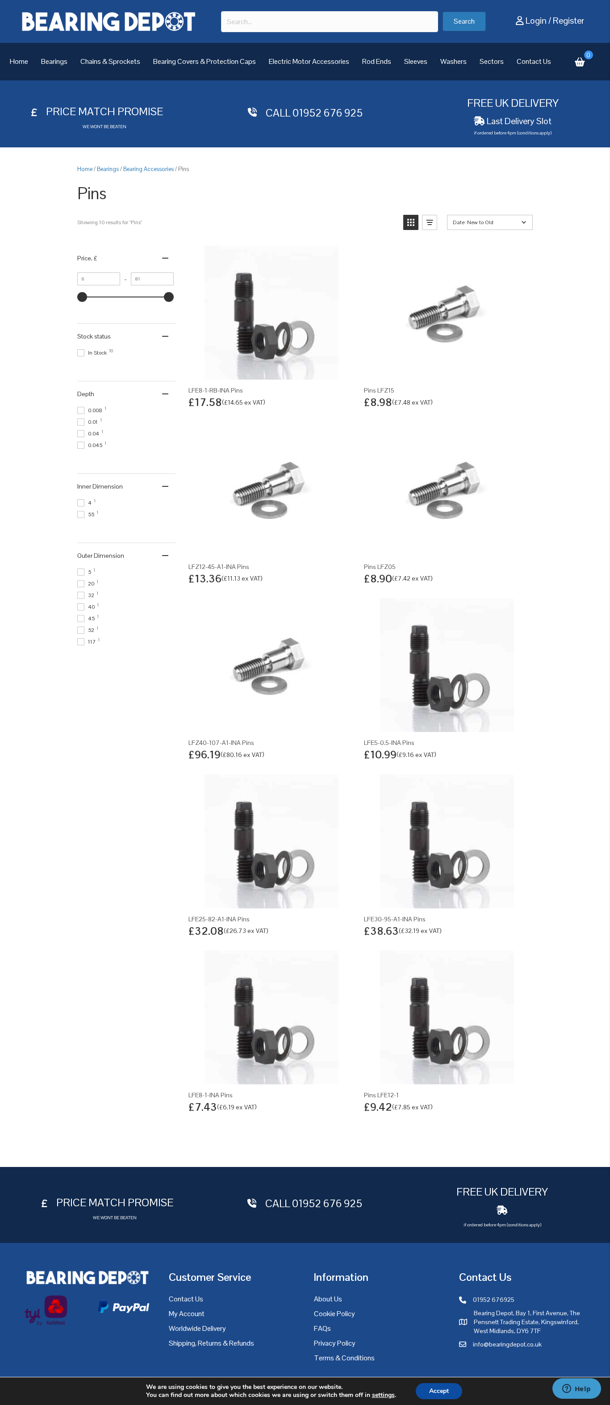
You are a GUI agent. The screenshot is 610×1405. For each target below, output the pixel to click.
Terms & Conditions (344, 1358)
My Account (187, 1313)
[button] (464, 21)
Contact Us (534, 61)
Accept (439, 1391)
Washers (453, 61)
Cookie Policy (334, 1313)
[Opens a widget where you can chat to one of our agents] (576, 1389)
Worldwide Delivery (197, 1328)
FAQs (322, 1328)
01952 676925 (493, 1300)
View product (271, 370)
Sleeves (415, 61)
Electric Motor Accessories (309, 61)
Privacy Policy (334, 1343)
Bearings (54, 61)
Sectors (492, 61)
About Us (328, 1299)
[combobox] (329, 21)
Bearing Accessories (148, 169)
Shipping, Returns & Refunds (211, 1343)
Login (536, 20)
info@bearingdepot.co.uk (507, 1344)
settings (383, 1395)
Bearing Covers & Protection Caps (204, 61)
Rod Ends (376, 61)
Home (19, 61)
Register (568, 20)
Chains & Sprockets (110, 61)
